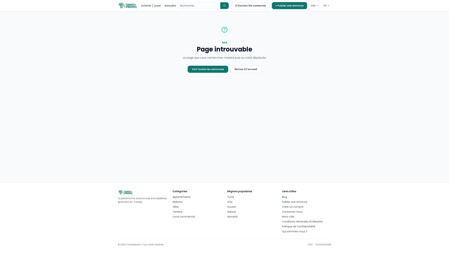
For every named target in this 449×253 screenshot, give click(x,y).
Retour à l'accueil (246, 69)
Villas (176, 207)
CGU (310, 244)
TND (313, 5)
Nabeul (231, 211)
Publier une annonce (294, 202)
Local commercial (184, 216)
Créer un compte (292, 207)
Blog (284, 197)
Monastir (232, 216)
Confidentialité (323, 244)
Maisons (177, 202)
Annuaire (170, 5)
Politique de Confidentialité (298, 226)
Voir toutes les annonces (208, 69)
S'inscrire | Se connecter (250, 5)
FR (325, 5)
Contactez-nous (292, 211)
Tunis (230, 197)
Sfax (230, 202)
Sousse (231, 207)
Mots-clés (288, 216)
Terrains (177, 211)
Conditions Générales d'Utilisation (302, 221)
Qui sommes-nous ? (294, 231)
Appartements (181, 197)
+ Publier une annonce (289, 5)
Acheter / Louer (151, 5)
